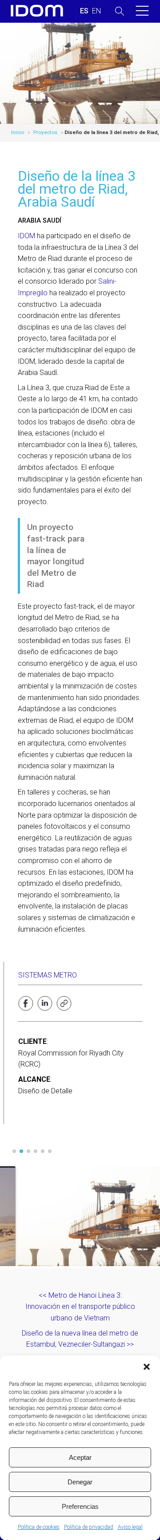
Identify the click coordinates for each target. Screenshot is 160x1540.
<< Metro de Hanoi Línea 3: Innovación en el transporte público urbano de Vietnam (80, 1306)
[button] (146, 1366)
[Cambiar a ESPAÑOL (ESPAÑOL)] (84, 11)
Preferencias (80, 1506)
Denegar (80, 1482)
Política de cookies (39, 1527)
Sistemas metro (47, 975)
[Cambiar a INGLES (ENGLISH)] (96, 11)
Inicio (17, 132)
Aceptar (80, 1457)
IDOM (26, 236)
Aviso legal (130, 1527)
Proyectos (45, 132)
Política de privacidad (88, 1527)
